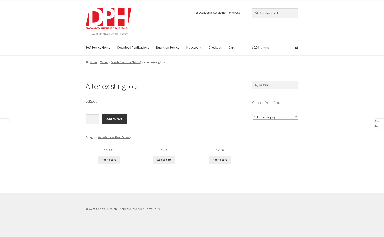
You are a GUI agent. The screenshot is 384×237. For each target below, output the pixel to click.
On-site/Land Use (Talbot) (126, 62)
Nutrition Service (167, 47)
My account (194, 47)
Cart (232, 47)
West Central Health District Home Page (216, 12)
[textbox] (275, 117)
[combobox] (275, 117)
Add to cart (114, 119)
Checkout (215, 47)
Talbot (104, 62)
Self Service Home (98, 47)
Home (93, 62)
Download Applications (133, 47)
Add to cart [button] (109, 159)
